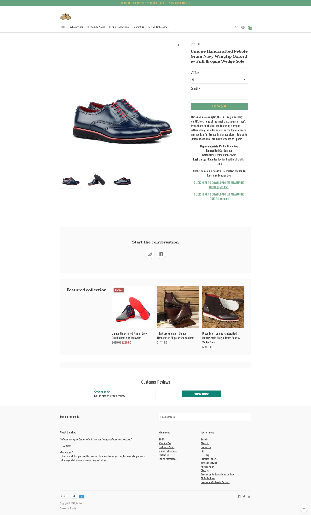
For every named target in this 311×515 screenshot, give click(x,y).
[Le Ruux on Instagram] (249, 496)
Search (204, 439)
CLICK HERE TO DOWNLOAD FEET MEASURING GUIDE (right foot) (219, 184)
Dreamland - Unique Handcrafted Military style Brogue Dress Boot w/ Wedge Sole (221, 337)
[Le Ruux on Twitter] (244, 496)
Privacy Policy (207, 466)
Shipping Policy (208, 459)
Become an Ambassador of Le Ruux (217, 474)
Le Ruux (79, 503)
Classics (205, 470)
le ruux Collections (119, 27)
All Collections (208, 478)
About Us (205, 443)
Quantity (195, 88)
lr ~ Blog (205, 455)
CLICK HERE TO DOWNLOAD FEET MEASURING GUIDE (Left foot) (219, 196)
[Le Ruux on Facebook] (239, 496)
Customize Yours (96, 27)
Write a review (201, 394)
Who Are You (77, 27)
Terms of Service (209, 463)
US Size (195, 72)
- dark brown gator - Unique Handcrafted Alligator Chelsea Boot (175, 335)
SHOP (63, 27)
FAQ (202, 451)
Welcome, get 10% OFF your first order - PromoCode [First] (155, 3)
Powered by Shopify (68, 508)
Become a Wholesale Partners (215, 482)
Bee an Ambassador (158, 27)
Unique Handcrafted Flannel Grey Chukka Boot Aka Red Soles (129, 335)
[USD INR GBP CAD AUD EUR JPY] (62, 496)
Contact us (138, 27)
